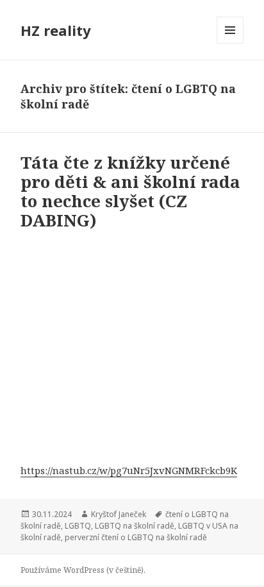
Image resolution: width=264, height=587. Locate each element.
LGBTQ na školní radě (134, 525)
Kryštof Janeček (118, 514)
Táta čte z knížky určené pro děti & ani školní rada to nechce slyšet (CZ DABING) (130, 191)
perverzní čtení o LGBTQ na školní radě (136, 537)
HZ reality (56, 30)
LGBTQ (78, 525)
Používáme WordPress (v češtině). (83, 570)
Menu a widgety (230, 43)
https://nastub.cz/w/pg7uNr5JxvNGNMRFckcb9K (129, 470)
